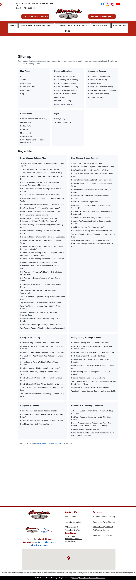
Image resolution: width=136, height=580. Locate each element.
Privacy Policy (84, 578)
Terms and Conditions (97, 578)
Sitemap (75, 578)
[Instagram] (108, 4)
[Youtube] (118, 4)
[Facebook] (102, 4)
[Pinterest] (113, 4)
